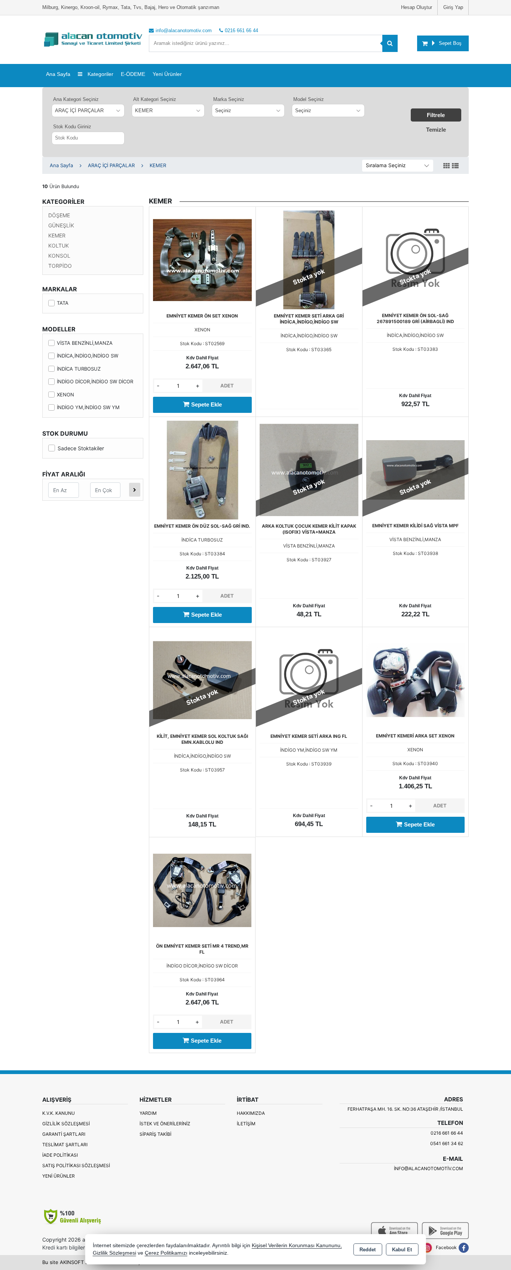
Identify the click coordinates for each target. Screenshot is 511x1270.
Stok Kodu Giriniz (72, 126)
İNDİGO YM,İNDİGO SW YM (88, 407)
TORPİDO (60, 266)
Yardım (148, 1113)
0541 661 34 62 (446, 1143)
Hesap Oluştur (416, 7)
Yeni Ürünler (58, 1176)
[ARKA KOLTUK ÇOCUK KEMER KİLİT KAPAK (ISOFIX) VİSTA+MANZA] (309, 469)
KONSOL (59, 255)
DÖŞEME (59, 215)
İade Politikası (60, 1155)
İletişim (246, 1123)
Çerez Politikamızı (166, 1253)
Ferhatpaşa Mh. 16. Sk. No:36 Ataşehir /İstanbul (405, 1109)
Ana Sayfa (58, 74)
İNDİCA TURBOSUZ (79, 369)
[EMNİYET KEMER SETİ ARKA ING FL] (309, 679)
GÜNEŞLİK (61, 225)
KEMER (56, 235)
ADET (227, 386)
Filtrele (436, 115)
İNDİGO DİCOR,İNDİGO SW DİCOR (95, 381)
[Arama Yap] (390, 43)
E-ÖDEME (133, 74)
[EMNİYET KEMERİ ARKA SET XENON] (415, 679)
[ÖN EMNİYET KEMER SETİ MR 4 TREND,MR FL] (202, 889)
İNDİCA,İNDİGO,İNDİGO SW (87, 356)
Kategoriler (99, 74)
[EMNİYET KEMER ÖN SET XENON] (202, 259)
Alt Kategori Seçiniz (154, 99)
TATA (62, 303)
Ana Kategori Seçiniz (76, 99)
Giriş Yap (453, 7)
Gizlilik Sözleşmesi (66, 1123)
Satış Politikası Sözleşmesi (76, 1165)
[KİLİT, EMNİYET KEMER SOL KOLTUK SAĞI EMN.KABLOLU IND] (202, 679)
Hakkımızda (251, 1113)
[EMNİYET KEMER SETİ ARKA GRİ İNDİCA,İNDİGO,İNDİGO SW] (309, 259)
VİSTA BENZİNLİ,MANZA (85, 343)
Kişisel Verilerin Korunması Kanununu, (297, 1245)
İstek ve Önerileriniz (165, 1123)
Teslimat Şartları (65, 1144)
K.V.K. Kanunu (58, 1113)
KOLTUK (58, 245)
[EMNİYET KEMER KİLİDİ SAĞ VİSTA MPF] (415, 469)
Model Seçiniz (308, 99)
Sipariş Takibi (155, 1134)
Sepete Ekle (206, 404)
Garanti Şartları (63, 1134)
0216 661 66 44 (447, 1133)
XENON (65, 395)
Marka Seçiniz (228, 99)
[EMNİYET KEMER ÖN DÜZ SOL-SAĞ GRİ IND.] (202, 469)
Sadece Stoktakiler (81, 448)
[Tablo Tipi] (455, 166)
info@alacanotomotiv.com (428, 1168)
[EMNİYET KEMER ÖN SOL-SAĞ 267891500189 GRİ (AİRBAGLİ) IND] (415, 259)
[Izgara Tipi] (446, 166)
